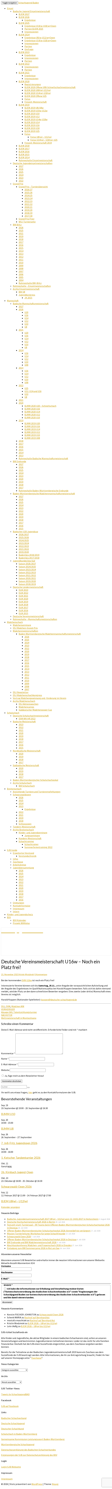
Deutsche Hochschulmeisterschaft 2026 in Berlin (31, 1221)
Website (5, 1070)
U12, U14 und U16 (32, 391)
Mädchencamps (26, 706)
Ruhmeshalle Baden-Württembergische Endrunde (43, 490)
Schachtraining (26, 841)
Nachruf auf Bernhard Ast (37, 1317)
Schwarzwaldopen (22, 794)
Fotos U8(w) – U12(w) (40, 136)
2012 (21, 256)
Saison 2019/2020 (27, 581)
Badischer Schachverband (13, 1418)
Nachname (7, 1272)
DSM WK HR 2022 (27, 718)
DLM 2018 (23, 604)
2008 (21, 268)
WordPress (37, 1484)
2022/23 (28, 201)
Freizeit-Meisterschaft (35, 101)
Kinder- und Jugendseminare (33, 832)
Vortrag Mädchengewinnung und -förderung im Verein (39, 698)
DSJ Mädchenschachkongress (27, 695)
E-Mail (5, 1278)
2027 (21, 166)
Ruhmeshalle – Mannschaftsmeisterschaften (35, 619)
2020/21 (28, 207)
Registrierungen (32, 84)
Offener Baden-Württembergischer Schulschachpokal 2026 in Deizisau (41, 1239)
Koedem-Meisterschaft (30, 838)
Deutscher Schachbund (12, 1428)
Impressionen (31, 31)
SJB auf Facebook (10, 1406)
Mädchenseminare (22, 625)
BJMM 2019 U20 (32, 423)
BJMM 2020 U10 (32, 417)
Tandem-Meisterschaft (24, 826)
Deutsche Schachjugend (13, 1423)
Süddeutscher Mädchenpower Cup (35, 709)
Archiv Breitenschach (23, 829)
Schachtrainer (31, 844)
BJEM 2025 (24, 22)
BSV (9, 917)
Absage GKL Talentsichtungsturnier (19, 1011)
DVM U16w (27, 980)
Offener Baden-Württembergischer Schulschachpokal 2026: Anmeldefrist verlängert (49, 1230)
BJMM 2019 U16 (32, 426)
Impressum (18, 908)
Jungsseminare (32, 835)
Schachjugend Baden (28, 2)
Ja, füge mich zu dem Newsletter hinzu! (24, 1075)
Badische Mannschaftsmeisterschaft (31, 303)
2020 (21, 402)
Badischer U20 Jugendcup (25, 531)
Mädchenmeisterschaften (25, 630)
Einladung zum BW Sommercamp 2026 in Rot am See (33, 1248)
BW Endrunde (19, 461)
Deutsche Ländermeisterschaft (28, 587)
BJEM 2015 (24, 154)
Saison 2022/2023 (27, 572)
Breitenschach (14, 788)
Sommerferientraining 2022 (38, 847)
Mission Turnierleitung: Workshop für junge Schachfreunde (36, 1233)
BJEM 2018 (24, 145)
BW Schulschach (27, 785)
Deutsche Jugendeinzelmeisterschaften (32, 163)
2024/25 (28, 195)
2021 (21, 233)
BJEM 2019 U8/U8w (33, 107)
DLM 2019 (23, 601)
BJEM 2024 (24, 34)
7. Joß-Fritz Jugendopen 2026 (19, 1143)
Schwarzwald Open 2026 (19, 1236)
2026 (21, 169)
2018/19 (28, 212)
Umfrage (28, 49)
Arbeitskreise (19, 864)
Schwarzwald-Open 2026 (16, 1186)
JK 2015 (28, 297)
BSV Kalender (19, 920)
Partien (28, 46)
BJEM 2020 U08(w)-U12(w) (37, 90)
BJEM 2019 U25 (32, 131)
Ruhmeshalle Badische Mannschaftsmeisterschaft (43, 458)
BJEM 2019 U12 (32, 116)
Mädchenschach (15, 622)
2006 (21, 274)
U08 (26, 364)
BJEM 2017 (24, 148)
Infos (15, 858)
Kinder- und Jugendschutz (20, 914)
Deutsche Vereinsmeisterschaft (28, 616)
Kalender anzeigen (10, 1207)
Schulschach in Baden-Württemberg (19, 1433)
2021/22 (28, 204)
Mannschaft (13, 300)
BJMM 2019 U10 (32, 435)
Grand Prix (18, 183)
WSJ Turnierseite (27, 221)
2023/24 (28, 198)
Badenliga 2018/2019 (29, 554)
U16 (26, 315)
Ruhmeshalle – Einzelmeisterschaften (32, 286)
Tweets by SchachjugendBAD (15, 1394)
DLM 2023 (23, 589)
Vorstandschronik (27, 855)
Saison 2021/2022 (27, 575)
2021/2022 (24, 549)
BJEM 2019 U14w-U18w (35, 119)
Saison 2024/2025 (27, 566)
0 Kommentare (40, 974)
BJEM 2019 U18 (32, 128)
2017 (21, 242)
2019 (21, 236)
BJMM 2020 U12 (32, 414)
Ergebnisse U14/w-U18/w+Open (40, 25)
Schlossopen (25, 823)
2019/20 (28, 210)
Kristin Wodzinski (26, 974)
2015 (21, 248)
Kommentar (8, 1053)
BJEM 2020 (24, 81)
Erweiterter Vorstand (23, 853)
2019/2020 (24, 552)
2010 (21, 262)
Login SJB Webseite (11, 1466)
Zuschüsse (18, 861)
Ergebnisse (30, 20)
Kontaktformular (21, 905)
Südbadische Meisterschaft (26, 765)
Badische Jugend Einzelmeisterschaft (31, 11)
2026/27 (28, 189)
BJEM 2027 (24, 14)
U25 (26, 388)
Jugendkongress (27, 294)
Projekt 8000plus (21, 923)
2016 (21, 245)
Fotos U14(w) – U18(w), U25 (43, 139)
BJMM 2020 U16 (32, 408)
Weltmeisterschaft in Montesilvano (18, 1016)
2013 (21, 253)
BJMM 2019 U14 (32, 429)
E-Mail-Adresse (9, 1064)
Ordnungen (18, 902)
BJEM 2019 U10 (32, 113)
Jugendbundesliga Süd (24, 560)
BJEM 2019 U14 (32, 122)
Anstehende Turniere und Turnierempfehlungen (36, 791)
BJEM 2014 (24, 157)
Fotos (27, 98)
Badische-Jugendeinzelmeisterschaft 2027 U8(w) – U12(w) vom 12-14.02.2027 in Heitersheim (52, 1218)
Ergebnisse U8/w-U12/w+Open (39, 37)
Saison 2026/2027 (27, 563)
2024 (21, 174)
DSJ (3, 1006)
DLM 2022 (23, 592)
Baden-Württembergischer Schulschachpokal (35, 779)
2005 (21, 277)
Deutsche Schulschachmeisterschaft (31, 715)
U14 (26, 318)
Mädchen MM (17, 1006)
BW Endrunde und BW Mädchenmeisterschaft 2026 (31, 1242)
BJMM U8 (7, 1128)
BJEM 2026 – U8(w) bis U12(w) (42, 1323)
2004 (21, 280)
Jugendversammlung (23, 867)
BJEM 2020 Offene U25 (35, 96)
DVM (8, 1006)
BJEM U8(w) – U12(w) (14, 1201)
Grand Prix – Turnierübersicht (33, 186)
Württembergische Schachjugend (17, 1444)
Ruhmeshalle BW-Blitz (30, 283)
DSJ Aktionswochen (28, 703)
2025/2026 (24, 537)
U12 (26, 321)
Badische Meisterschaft (24, 721)
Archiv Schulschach (22, 782)
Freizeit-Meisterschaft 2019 (38, 142)
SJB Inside (12, 850)
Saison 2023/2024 (27, 569)
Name (5, 1058)
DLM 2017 (23, 607)
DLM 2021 (23, 595)
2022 (21, 180)
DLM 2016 (23, 610)
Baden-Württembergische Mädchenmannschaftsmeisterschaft (44, 493)
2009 (21, 265)
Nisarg (55, 1484)
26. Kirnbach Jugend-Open (17, 1172)
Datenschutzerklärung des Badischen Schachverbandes (28, 1449)
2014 (21, 250)
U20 (26, 312)
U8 (25, 326)
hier (30, 1092)
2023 (21, 177)
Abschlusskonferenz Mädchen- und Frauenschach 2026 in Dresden (39, 1245)
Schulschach (13, 712)
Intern (16, 911)
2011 (21, 259)
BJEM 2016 (24, 151)
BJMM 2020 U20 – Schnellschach (40, 405)
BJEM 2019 (24, 104)
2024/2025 (24, 540)
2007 (21, 271)
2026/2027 (24, 534)
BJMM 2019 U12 (32, 432)
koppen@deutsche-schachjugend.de (59, 999)
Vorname (6, 1266)
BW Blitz (17, 224)
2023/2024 (24, 543)
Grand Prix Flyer (26, 218)
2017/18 (28, 215)
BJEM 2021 (24, 72)
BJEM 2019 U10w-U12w (35, 110)
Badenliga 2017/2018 (29, 557)
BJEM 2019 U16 (32, 125)
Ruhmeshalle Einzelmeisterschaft (35, 160)
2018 (21, 239)
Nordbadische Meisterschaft (27, 750)
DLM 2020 (23, 598)
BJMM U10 (8, 1114)
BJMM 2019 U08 (32, 438)
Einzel (10, 8)
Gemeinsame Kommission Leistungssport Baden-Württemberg (33, 1439)
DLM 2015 (23, 613)
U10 (26, 324)
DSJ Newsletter (20, 692)
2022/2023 (24, 546)
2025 (21, 172)
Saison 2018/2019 (27, 584)
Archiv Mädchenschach (24, 701)
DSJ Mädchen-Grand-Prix (25, 627)
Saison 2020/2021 (27, 578)
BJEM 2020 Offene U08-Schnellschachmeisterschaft (50, 87)
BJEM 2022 (24, 63)
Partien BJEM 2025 (33, 28)
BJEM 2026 (24, 17)
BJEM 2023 (24, 52)
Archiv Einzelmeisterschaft (26, 288)
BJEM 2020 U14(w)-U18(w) (37, 93)
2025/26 (28, 192)
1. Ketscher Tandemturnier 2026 (20, 1157)
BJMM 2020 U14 (32, 411)
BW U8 (22, 291)
